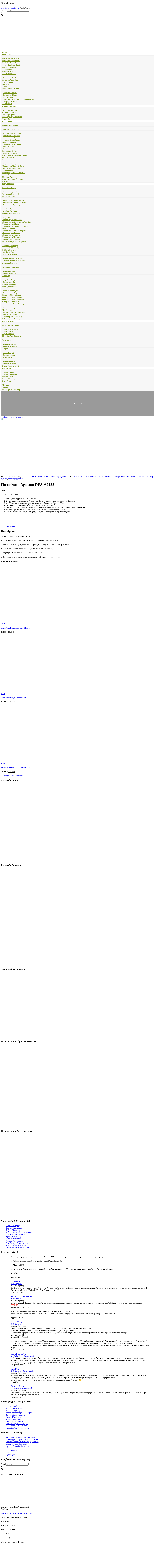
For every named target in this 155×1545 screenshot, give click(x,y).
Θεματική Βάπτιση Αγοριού (12, 297)
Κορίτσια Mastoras (9, 363)
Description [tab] (10, 526)
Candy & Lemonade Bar (11, 302)
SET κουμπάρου (8, 158)
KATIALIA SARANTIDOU (22, 1296)
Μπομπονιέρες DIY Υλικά (11, 144)
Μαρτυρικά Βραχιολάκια (11, 295)
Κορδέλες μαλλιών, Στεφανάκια (14, 312)
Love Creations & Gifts (10, 58)
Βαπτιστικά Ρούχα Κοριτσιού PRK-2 (15, 628)
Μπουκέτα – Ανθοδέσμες (11, 61)
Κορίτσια (5, 385)
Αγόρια (5, 387)
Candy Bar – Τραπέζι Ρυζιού (12, 179)
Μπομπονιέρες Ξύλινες (10, 224)
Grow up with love (9, 142)
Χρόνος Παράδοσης (13, 1237)
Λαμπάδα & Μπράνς (10, 254)
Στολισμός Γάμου (8, 372)
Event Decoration (9, 106)
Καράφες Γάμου (8, 177)
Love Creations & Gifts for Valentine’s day (18, 99)
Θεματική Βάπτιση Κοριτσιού (13, 299)
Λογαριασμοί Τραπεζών (15, 1241)
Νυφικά (5, 181)
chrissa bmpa (16, 1281)
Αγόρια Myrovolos (9, 344)
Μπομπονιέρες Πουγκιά (11, 233)
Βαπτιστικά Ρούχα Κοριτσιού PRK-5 (15, 768)
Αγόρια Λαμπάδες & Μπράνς (13, 258)
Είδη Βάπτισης (8, 184)
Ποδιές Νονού (7, 310)
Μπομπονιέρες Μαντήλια (12, 133)
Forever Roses (7, 82)
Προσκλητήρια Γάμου (10, 325)
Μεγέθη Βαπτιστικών (14, 1239)
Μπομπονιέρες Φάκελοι (11, 235)
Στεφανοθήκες (7, 170)
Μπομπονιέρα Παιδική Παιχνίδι (14, 231)
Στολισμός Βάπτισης (9, 374)
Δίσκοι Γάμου (7, 175)
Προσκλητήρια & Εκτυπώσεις (17, 1247)
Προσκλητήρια (8, 321)
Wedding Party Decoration (12, 117)
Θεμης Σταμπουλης (18, 1354)
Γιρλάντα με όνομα (9, 308)
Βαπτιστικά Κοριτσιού (10, 194)
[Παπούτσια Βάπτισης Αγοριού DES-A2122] (35, 462)
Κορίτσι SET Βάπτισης (10, 248)
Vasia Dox (15, 1369)
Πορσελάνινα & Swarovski (12, 168)
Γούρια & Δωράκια (9, 71)
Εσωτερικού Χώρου (10, 93)
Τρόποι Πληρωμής (13, 1230)
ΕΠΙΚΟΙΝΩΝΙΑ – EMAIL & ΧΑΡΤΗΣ (17, 1513)
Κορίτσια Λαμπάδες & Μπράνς (14, 261)
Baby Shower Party (9, 314)
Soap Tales (6, 218)
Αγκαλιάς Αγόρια (9, 209)
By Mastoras (7, 357)
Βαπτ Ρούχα (6, 381)
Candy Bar (6, 119)
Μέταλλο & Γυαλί (9, 147)
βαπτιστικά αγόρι (87, 477)
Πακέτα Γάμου (7, 377)
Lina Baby (6, 276)
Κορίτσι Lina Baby (9, 282)
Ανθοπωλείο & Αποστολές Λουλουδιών (21, 1437)
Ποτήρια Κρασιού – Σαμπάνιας (13, 173)
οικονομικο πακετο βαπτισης (124, 477)
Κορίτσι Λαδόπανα (9, 273)
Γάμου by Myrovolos (10, 329)
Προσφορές (6, 368)
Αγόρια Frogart (8, 353)
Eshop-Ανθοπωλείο (9, 74)
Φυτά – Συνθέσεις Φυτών (11, 65)
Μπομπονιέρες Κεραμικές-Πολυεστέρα (16, 222)
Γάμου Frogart (7, 331)
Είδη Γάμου (7, 121)
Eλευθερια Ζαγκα (17, 1386)
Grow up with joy (9, 228)
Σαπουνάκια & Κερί (9, 151)
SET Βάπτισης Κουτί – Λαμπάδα (14, 242)
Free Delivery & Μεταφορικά (17, 1243)
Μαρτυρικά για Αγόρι (10, 291)
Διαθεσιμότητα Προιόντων (16, 1234)
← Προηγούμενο (7, 417)
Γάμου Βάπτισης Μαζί (10, 366)
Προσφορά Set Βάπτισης (11, 390)
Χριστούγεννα (7, 69)
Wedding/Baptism (8, 115)
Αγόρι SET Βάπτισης (10, 246)
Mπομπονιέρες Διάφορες (11, 140)
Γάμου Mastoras (8, 334)
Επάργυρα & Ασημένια (10, 164)
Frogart (5, 349)
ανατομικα (76, 477)
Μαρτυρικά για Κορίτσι (11, 293)
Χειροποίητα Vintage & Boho (13, 166)
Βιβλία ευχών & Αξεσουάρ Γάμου (14, 155)
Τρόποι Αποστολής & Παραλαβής (19, 1232)
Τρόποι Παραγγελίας (14, 1228)
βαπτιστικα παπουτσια (103, 477)
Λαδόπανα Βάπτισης (9, 263)
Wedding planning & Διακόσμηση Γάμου (22, 1440)
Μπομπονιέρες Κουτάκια (11, 237)
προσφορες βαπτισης (16, 479)
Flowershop (6, 54)
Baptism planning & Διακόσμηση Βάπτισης (22, 1442)
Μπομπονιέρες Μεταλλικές (12, 220)
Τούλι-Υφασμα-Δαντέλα (11, 129)
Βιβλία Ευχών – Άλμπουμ (11, 319)
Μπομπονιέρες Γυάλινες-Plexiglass (14, 226)
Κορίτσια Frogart (9, 355)
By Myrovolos (7, 340)
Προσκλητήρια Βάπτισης (11, 336)
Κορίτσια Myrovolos (10, 346)
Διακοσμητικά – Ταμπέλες (12, 317)
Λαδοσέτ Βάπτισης (9, 284)
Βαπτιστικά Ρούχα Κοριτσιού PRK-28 (16, 698)
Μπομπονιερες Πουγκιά (11, 136)
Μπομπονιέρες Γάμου (10, 125)
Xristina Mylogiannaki (19, 1322)
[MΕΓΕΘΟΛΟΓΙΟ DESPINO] (7, 474)
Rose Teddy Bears (8, 97)
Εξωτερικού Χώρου (10, 95)
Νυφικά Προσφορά (9, 379)
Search (4, 10)
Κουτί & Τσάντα (8, 252)
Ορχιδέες (5, 84)
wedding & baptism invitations (17, 1446)
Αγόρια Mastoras (9, 361)
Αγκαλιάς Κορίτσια (10, 211)
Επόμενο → (19, 417)
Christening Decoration (10, 112)
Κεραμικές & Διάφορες (10, 153)
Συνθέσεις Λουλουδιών (10, 63)
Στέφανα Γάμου (8, 160)
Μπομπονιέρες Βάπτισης (11, 213)
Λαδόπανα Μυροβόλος (10, 267)
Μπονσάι (5, 86)
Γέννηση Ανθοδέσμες (9, 67)
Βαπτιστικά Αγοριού (9, 192)
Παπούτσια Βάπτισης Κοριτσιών (14, 203)
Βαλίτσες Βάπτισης (9, 250)
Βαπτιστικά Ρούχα (9, 188)
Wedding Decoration (9, 110)
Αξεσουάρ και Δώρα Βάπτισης (13, 304)
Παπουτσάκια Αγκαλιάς (11, 205)
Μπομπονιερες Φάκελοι (11, 138)
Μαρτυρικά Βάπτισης (10, 287)
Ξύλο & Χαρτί (7, 149)
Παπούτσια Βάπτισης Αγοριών (13, 200)
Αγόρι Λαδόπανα (9, 271)
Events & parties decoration (16, 1444)
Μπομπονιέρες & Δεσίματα (16, 1245)
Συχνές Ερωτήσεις (13, 1226)
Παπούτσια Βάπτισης (10, 196)
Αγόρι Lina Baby (9, 280)
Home (4, 52)
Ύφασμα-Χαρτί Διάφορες (11, 239)
